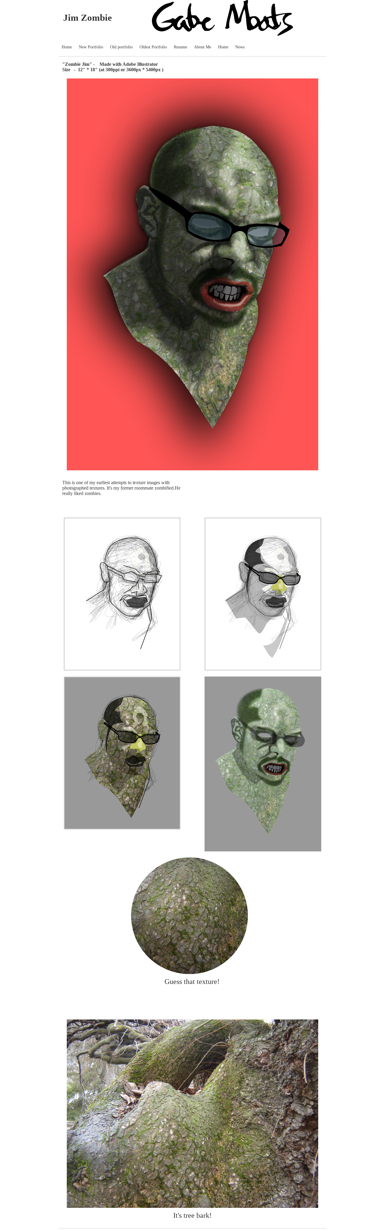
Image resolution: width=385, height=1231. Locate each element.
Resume (180, 47)
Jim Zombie (87, 17)
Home (67, 47)
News (240, 47)
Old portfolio (121, 47)
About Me (202, 47)
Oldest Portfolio (153, 47)
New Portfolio (91, 47)
